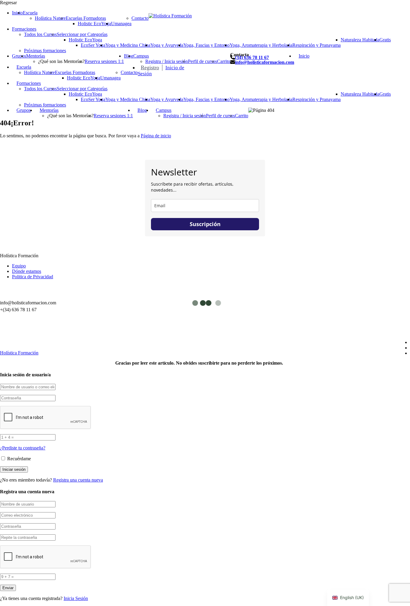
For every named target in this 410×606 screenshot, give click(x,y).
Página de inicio (156, 135)
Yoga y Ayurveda (166, 45)
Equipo (19, 265)
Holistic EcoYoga (94, 23)
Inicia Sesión (76, 598)
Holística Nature (50, 18)
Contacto (140, 18)
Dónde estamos (26, 271)
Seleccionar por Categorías (82, 34)
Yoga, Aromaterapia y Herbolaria (261, 45)
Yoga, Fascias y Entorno (206, 45)
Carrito (223, 61)
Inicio (17, 12)
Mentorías (35, 55)
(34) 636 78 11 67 (252, 57)
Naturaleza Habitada (360, 39)
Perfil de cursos (202, 61)
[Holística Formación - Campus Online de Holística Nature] (170, 15)
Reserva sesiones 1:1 (104, 61)
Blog (142, 110)
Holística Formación (19, 352)
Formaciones (24, 28)
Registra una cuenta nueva (78, 479)
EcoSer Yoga (93, 45)
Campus (141, 55)
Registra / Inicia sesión (166, 61)
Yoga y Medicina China (127, 45)
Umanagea (121, 23)
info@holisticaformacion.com (264, 62)
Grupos (19, 55)
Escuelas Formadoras (86, 18)
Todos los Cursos (40, 34)
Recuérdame (18, 458)
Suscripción (205, 224)
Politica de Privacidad (32, 276)
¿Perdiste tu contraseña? (22, 447)
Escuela (30, 12)
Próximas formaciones (45, 50)
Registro (150, 67)
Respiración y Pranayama (316, 45)
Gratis (385, 39)
